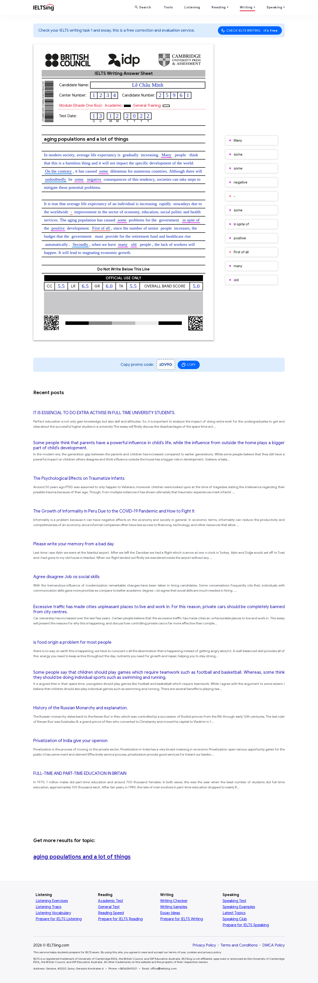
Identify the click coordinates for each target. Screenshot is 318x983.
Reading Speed (111, 913)
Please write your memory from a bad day (73, 543)
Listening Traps (48, 907)
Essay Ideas (170, 913)
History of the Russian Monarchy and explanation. (80, 707)
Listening (192, 7)
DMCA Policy (273, 945)
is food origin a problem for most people (72, 642)
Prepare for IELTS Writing (181, 919)
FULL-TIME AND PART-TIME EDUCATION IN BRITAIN (79, 773)
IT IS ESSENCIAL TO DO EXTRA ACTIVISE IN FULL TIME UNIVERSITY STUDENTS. (104, 412)
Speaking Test (234, 901)
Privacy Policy (204, 945)
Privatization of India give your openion (70, 740)
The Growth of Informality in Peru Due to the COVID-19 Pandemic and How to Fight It (114, 511)
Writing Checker (174, 901)
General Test (109, 907)
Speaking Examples (239, 907)
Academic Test (110, 901)
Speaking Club (235, 919)
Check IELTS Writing (252, 30)
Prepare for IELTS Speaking (246, 925)
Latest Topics (234, 913)
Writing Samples (173, 907)
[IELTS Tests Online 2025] (43, 8)
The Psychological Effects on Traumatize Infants (79, 478)
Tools (168, 7)
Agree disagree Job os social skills (66, 576)
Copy (191, 365)
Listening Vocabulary (53, 913)
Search (145, 7)
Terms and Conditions (239, 945)
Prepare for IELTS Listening (59, 919)
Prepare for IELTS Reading (120, 919)
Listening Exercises (52, 901)
